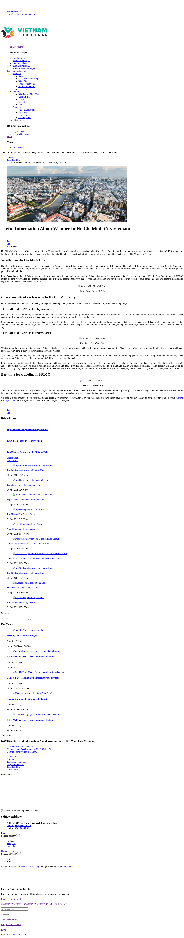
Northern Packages (21, 60)
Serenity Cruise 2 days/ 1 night (22, 635)
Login (3, 929)
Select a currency (9, 853)
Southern (17, 107)
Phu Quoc (23, 112)
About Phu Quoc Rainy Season (21, 529)
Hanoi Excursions (26, 84)
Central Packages (20, 63)
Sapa (20, 76)
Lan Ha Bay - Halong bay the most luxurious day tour (33, 678)
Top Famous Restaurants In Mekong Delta (28, 452)
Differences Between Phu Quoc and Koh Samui (29, 543)
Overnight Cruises (21, 134)
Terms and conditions (16, 762)
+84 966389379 (14, 11)
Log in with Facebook (11, 899)
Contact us (17, 147)
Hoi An (21, 99)
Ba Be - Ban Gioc (26, 86)
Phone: (19, 825)
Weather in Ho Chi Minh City (20, 746)
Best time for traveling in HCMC (22, 752)
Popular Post (12, 460)
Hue (20, 104)
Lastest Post (12, 458)
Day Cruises (18, 131)
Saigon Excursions (26, 110)
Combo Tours (19, 58)
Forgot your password (11, 924)
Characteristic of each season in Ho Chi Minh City (30, 749)
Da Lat (21, 102)
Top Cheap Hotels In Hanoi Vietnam (24, 441)
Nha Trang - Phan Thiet (29, 94)
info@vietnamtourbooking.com (21, 14)
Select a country (8, 835)
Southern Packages (21, 65)
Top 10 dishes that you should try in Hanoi (27, 429)
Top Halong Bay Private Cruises (21, 514)
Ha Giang (22, 89)
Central (16, 91)
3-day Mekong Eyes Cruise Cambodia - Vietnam (30, 720)
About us (11, 759)
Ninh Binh (23, 81)
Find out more (64, 866)
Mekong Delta (24, 117)
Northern (17, 73)
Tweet (10, 241)
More (9, 136)
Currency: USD (8, 851)
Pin (8, 244)
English (4, 833)
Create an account (20, 934)
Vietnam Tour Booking (28, 866)
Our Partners (12, 769)
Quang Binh (24, 97)
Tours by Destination (16, 71)
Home (10, 157)
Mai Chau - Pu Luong (28, 78)
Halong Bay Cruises (16, 120)
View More (6, 735)
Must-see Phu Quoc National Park (22, 587)
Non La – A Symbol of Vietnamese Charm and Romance (33, 558)
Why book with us (15, 764)
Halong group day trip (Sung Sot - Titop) (27, 699)
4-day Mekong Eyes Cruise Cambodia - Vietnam (30, 656)
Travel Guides (13, 160)
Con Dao (22, 115)
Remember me (10, 919)
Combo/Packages (15, 47)
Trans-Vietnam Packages (24, 68)
